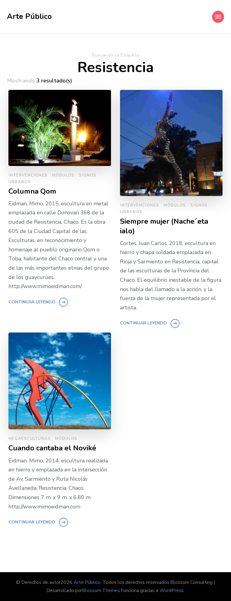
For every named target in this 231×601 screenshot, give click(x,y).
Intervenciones (28, 175)
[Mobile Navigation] (218, 17)
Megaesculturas (29, 438)
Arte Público (29, 16)
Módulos (63, 175)
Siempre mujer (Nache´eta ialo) (164, 226)
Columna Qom (32, 191)
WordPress (171, 590)
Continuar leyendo (31, 302)
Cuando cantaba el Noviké (52, 448)
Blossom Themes (101, 590)
